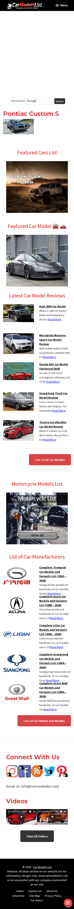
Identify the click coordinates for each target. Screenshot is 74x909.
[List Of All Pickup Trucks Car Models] (37, 164)
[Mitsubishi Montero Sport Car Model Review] (18, 336)
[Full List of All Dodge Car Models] (21, 812)
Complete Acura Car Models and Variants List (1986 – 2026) (53, 601)
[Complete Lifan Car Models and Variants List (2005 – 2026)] (16, 626)
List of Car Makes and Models (44, 721)
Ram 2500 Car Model (52, 306)
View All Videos (37, 836)
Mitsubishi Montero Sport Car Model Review (52, 339)
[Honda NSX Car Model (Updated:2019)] (18, 365)
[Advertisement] (37, 54)
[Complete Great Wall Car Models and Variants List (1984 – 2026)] (16, 684)
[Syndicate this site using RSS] (37, 768)
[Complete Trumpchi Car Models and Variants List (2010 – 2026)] (16, 568)
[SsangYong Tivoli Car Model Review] (18, 394)
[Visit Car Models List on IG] (12, 768)
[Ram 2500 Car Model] (18, 307)
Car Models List (42, 867)
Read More (54, 319)
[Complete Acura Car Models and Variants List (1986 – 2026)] (16, 597)
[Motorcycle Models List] (37, 495)
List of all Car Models (50, 460)
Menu (64, 5)
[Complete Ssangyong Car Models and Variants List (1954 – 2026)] (16, 655)
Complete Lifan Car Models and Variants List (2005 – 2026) (53, 630)
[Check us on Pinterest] (62, 768)
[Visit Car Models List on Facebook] (24, 768)
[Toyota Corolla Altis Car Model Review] (18, 423)
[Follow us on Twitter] (49, 768)
